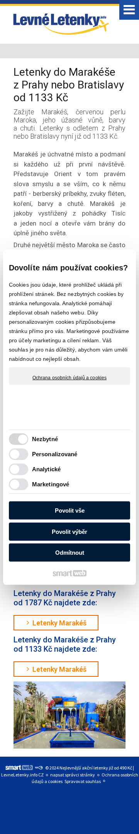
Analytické (46, 469)
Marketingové (50, 484)
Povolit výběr (69, 531)
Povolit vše (70, 510)
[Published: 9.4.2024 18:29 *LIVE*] (38, 768)
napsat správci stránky (72, 775)
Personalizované (55, 454)
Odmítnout (69, 552)
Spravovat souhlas (82, 781)
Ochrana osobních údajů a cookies (69, 377)
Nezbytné (45, 439)
